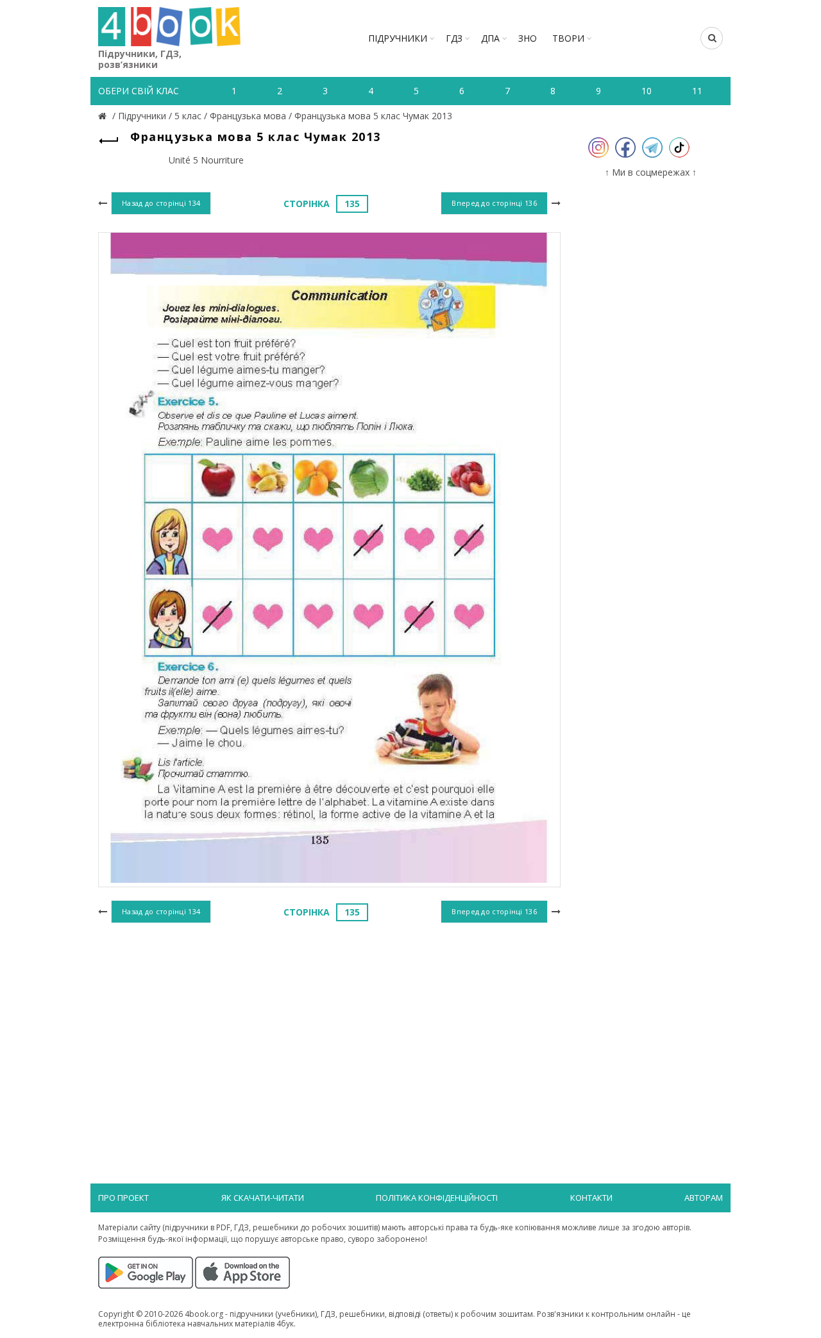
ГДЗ (454, 38)
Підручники (397, 38)
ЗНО (527, 38)
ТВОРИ (568, 38)
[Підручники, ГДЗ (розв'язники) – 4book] (104, 116)
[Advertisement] (329, 1031)
